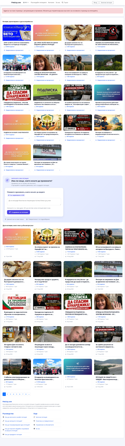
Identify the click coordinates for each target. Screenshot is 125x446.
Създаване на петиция (20, 212)
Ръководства (8, 413)
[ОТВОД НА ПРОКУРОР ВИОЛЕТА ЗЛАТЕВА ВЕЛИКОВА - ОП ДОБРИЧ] (47, 68)
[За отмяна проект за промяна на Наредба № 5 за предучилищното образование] (47, 128)
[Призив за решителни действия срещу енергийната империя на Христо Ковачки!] (108, 98)
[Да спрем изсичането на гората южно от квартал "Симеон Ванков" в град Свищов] (17, 158)
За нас (58, 2)
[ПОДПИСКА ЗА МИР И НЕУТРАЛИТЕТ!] (17, 127)
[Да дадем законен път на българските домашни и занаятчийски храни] (78, 38)
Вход (95, 2)
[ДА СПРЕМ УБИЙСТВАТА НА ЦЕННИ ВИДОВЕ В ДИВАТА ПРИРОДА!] (47, 38)
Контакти (51, 2)
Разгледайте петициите (39, 2)
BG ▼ (27, 2)
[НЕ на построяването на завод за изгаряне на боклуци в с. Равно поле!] (78, 68)
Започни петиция (106, 2)
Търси (66, 2)
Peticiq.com (16, 2)
